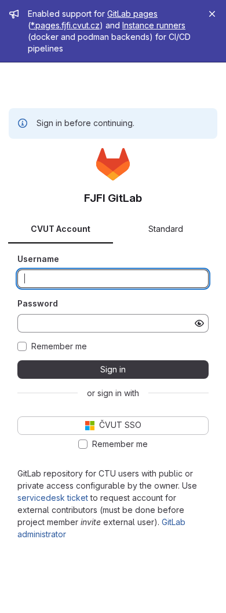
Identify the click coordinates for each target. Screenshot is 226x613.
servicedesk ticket (52, 498)
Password (37, 303)
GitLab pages (132, 14)
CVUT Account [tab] (60, 229)
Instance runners (153, 25)
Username (38, 259)
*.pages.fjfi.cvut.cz (65, 25)
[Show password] (199, 323)
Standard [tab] (165, 229)
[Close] (212, 14)
